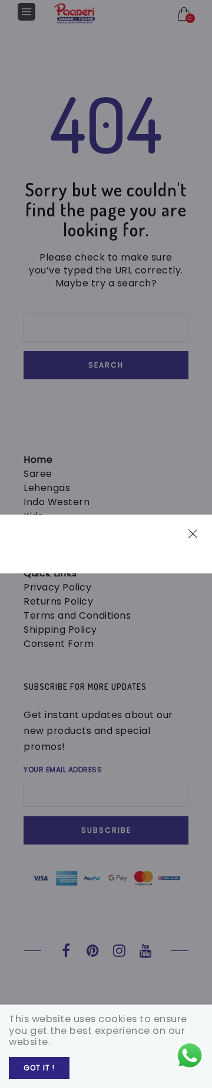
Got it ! (39, 1068)
